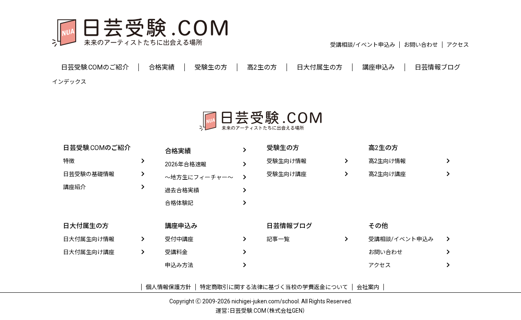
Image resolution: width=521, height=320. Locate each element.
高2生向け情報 (387, 161)
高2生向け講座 (387, 174)
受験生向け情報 (286, 161)
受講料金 (176, 252)
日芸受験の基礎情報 (88, 174)
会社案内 (368, 287)
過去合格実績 (182, 190)
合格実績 (178, 151)
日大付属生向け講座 (88, 252)
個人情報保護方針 (168, 287)
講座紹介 (74, 187)
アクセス (458, 44)
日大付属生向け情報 (88, 239)
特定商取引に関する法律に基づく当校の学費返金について (274, 287)
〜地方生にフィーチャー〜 (199, 177)
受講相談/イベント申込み (362, 44)
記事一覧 (278, 239)
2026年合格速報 (185, 164)
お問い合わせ (421, 44)
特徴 (68, 161)
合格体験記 (179, 203)
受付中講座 (179, 239)
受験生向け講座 (286, 174)
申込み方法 (179, 265)
